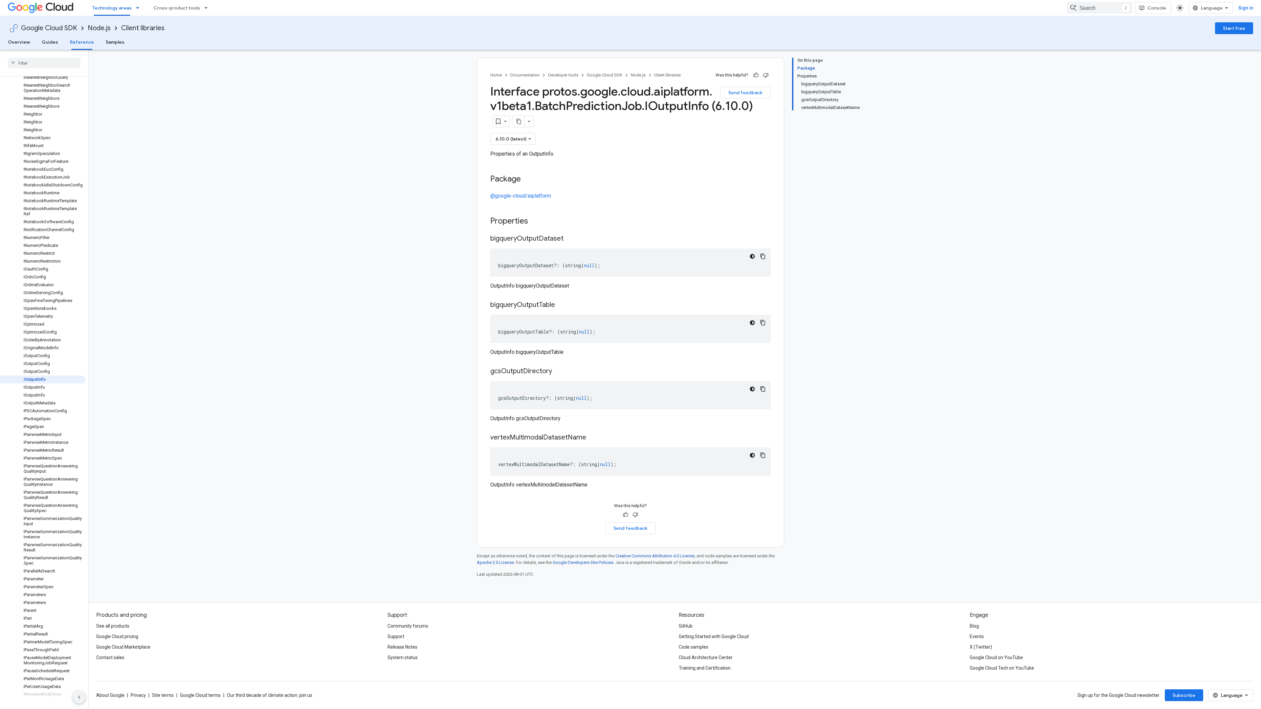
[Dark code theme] (752, 256)
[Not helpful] (766, 75)
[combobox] (1099, 8)
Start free (1234, 28)
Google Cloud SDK (49, 28)
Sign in (1245, 8)
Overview (19, 42)
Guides (50, 42)
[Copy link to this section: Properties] (536, 222)
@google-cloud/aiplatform (520, 196)
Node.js (99, 28)
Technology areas (112, 8)
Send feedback (745, 93)
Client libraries (143, 28)
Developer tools (563, 75)
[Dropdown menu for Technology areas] (139, 8)
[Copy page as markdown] (519, 121)
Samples (115, 42)
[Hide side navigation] (79, 697)
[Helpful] (756, 75)
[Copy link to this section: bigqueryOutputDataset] (570, 239)
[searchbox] (44, 63)
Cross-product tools (176, 8)
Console (1156, 8)
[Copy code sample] (763, 256)
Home (496, 75)
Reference (82, 42)
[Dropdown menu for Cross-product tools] (208, 8)
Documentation (525, 75)
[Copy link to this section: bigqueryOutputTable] (561, 305)
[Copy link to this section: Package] (527, 179)
